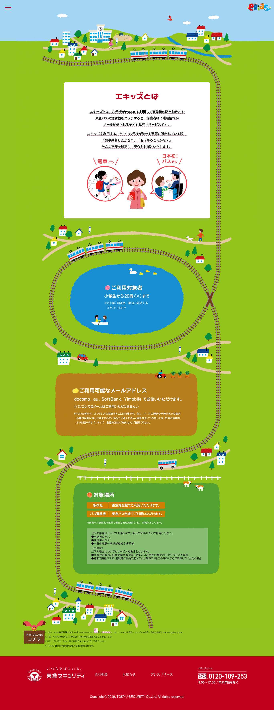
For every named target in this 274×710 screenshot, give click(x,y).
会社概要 (101, 674)
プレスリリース (161, 674)
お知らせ (129, 674)
